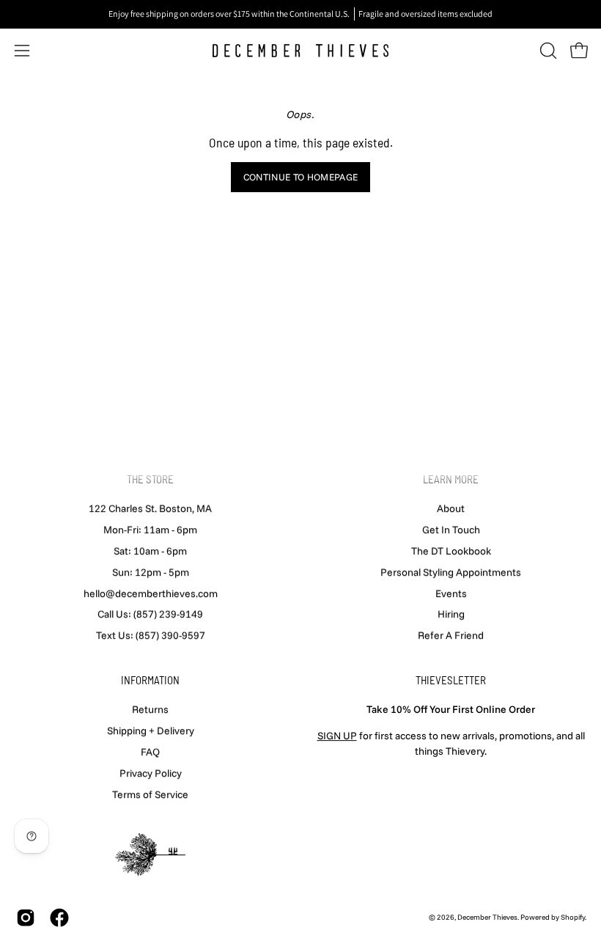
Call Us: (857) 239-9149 (150, 613)
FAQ (150, 751)
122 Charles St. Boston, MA (150, 508)
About (451, 508)
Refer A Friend (451, 635)
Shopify (573, 917)
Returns (150, 709)
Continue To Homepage (300, 177)
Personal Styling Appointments (450, 572)
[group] (300, 14)
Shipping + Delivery (150, 730)
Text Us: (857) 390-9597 (150, 635)
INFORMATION (150, 679)
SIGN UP (337, 735)
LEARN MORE (451, 479)
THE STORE (150, 479)
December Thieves (487, 917)
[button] (547, 50)
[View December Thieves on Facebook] (59, 918)
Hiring (451, 613)
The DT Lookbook (451, 550)
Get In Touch (451, 529)
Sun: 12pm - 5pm (150, 572)
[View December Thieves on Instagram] (26, 918)
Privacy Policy (150, 772)
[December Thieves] (300, 50)
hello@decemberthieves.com (151, 592)
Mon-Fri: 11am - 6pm (150, 529)
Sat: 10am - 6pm (150, 550)
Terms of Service (150, 793)
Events (451, 592)
